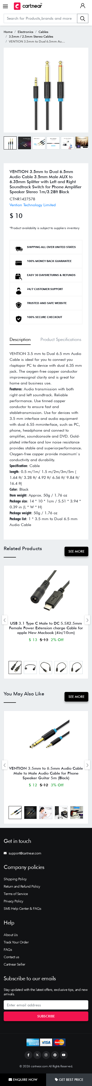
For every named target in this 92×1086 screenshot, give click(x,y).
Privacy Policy (13, 901)
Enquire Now (24, 1080)
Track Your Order (16, 942)
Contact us (11, 957)
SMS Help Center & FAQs (22, 908)
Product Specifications (60, 339)
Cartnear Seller (14, 964)
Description (20, 339)
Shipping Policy (15, 879)
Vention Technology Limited (33, 205)
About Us (10, 935)
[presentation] (4, 619)
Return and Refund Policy (22, 886)
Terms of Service (16, 894)
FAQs (8, 949)
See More (76, 551)
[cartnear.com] (28, 6)
